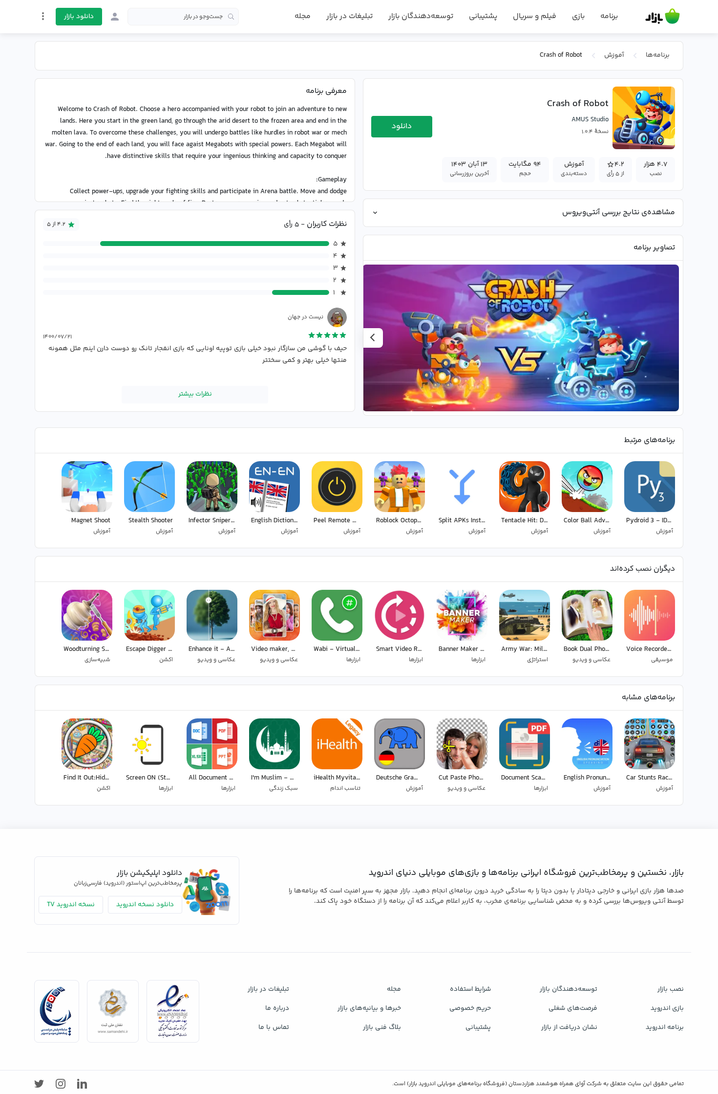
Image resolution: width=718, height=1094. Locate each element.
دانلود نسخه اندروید (145, 904)
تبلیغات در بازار (349, 16)
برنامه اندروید (665, 1027)
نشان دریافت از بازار (569, 1027)
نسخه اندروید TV (71, 904)
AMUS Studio (590, 119)
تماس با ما (273, 1027)
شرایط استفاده (470, 989)
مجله (303, 16)
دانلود (402, 126)
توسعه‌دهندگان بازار (420, 16)
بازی (578, 16)
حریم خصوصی (470, 1008)
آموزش (614, 55)
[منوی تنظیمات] (43, 16)
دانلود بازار (79, 16)
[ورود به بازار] (115, 16)
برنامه (609, 16)
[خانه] (662, 16)
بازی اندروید (667, 1008)
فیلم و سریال (534, 16)
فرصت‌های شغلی (573, 1008)
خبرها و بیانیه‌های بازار (369, 1008)
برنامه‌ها (658, 55)
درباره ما (277, 1008)
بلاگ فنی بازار (382, 1027)
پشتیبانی (483, 16)
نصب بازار (670, 989)
